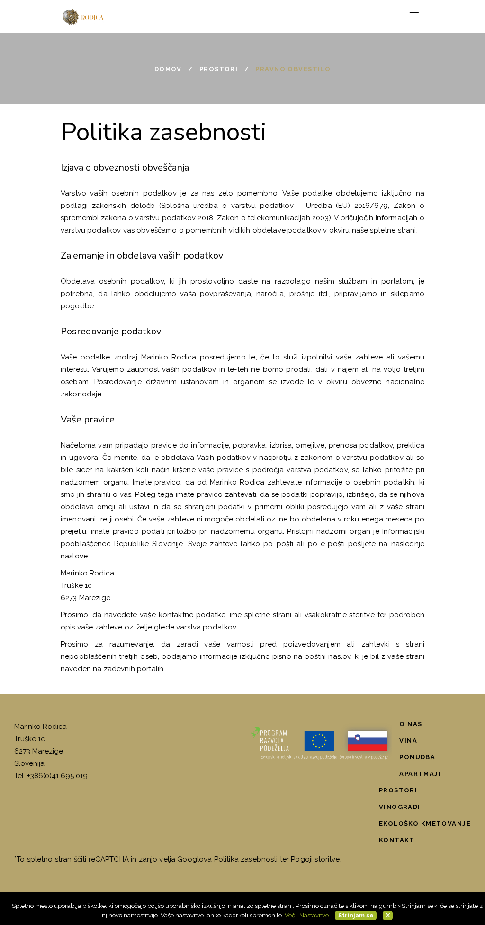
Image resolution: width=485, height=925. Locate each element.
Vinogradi (400, 806)
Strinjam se (356, 915)
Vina (408, 740)
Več (290, 915)
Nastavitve (314, 915)
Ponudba (417, 757)
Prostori (218, 68)
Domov (168, 68)
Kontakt (397, 840)
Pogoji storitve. (316, 859)
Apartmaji (420, 773)
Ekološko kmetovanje (425, 823)
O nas (410, 723)
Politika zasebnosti (246, 859)
